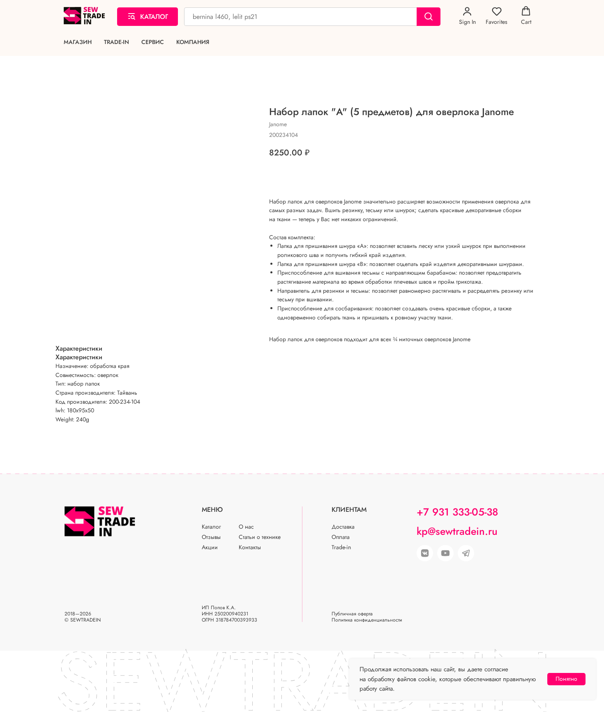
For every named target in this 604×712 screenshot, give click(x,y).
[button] (467, 16)
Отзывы (211, 537)
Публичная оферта (352, 613)
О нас (246, 526)
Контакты (250, 547)
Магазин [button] (78, 42)
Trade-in (116, 42)
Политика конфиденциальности (367, 620)
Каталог (211, 526)
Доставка (343, 526)
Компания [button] (192, 42)
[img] (445, 553)
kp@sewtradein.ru (457, 531)
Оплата (341, 537)
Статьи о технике (260, 537)
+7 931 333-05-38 (457, 511)
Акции (210, 547)
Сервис (152, 42)
